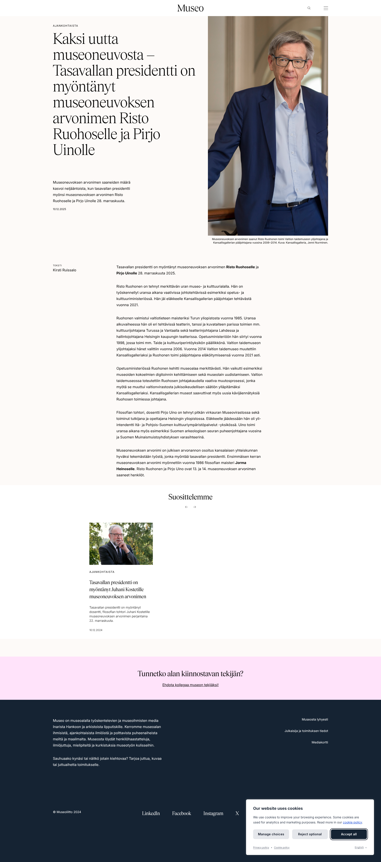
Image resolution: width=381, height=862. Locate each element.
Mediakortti (320, 742)
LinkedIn (151, 813)
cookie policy (352, 822)
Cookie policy (281, 847)
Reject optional (310, 834)
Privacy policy (261, 847)
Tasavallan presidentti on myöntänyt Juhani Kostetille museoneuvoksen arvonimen (117, 589)
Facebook (181, 813)
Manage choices (271, 834)
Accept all (349, 834)
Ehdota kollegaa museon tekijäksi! (190, 685)
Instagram (213, 813)
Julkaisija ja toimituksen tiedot (306, 731)
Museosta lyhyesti (315, 719)
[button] (309, 8)
